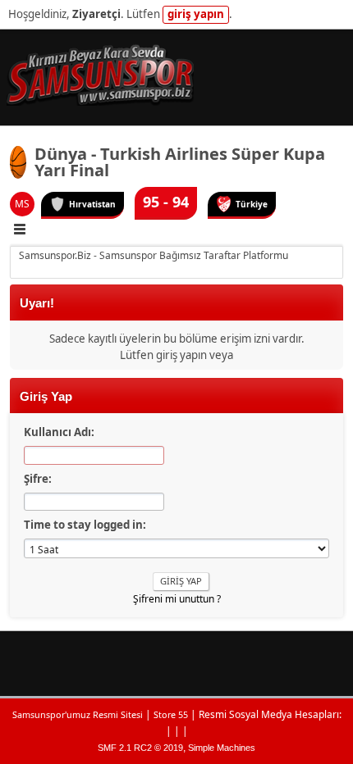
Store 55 (171, 714)
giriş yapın (195, 14)
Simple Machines (221, 748)
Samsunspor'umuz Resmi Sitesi (77, 714)
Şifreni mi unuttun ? (177, 599)
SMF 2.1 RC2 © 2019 (140, 748)
